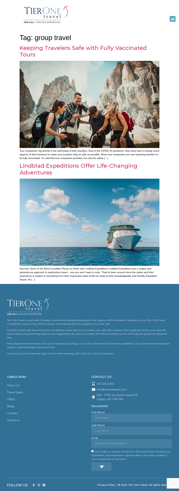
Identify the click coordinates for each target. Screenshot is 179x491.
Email (95, 438)
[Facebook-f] (33, 485)
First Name (98, 412)
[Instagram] (38, 485)
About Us (13, 385)
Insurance (13, 420)
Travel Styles (15, 392)
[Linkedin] (43, 485)
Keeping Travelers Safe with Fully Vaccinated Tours (83, 51)
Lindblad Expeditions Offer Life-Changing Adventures (78, 169)
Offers (11, 399)
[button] (173, 19)
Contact (12, 413)
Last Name (98, 425)
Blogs (10, 406)
